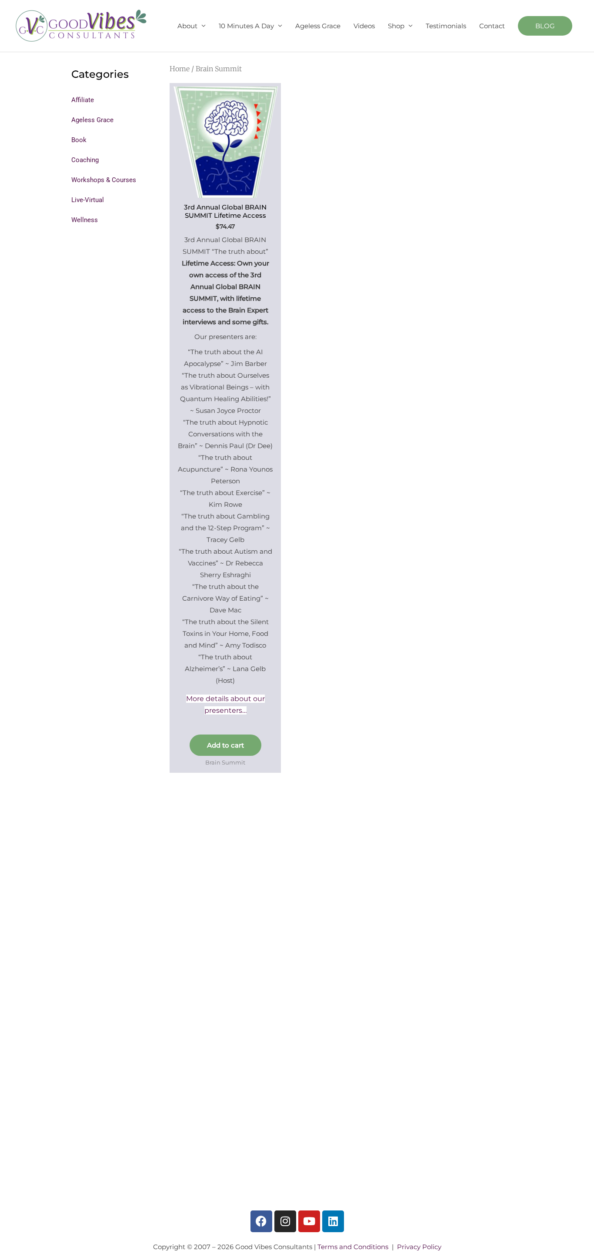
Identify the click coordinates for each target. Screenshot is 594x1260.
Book (79, 140)
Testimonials (446, 26)
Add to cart (225, 745)
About (187, 26)
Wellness (84, 220)
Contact (492, 26)
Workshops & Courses (103, 180)
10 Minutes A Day (246, 26)
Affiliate (82, 100)
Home (180, 68)
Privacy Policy (419, 1247)
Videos (364, 26)
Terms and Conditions (352, 1247)
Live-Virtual (87, 200)
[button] (545, 26)
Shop (396, 26)
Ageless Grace (317, 26)
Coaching (85, 160)
